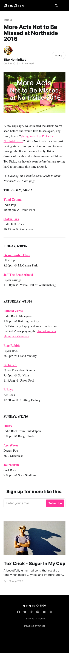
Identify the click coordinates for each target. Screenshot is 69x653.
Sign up (30, 618)
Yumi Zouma (13, 199)
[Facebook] (18, 612)
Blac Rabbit (12, 345)
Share (58, 55)
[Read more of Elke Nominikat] (8, 50)
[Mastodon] (37, 612)
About (41, 618)
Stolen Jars (11, 219)
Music (8, 20)
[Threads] (31, 612)
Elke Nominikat (15, 59)
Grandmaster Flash (17, 255)
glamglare (14, 5)
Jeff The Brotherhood (18, 274)
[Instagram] (50, 612)
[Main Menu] (63, 5)
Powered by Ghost (34, 625)
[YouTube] (44, 612)
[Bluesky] (25, 612)
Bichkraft (10, 365)
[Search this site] (56, 5)
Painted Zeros (13, 310)
